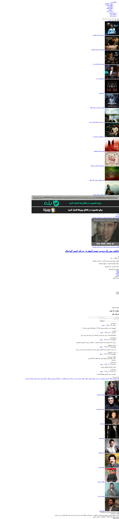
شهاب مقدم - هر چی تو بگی (77, 378)
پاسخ (103, 325)
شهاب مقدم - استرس (31, 378)
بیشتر (109, 20)
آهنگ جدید (113, 2)
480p (117, 271)
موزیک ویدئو (112, 13)
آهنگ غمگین (109, 8)
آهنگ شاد (110, 6)
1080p (117, 273)
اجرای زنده (110, 11)
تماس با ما (113, 16)
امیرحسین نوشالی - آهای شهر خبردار (47, 378)
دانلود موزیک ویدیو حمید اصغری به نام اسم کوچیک (106, 217)
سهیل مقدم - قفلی (90, 378)
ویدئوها (117, 216)
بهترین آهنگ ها (109, 3)
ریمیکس (110, 9)
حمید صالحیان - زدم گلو (63, 378)
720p (117, 272)
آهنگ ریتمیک (109, 5)
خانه (118, 214)
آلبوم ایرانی (113, 14)
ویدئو (117, 275)
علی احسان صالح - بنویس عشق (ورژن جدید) (107, 378)
